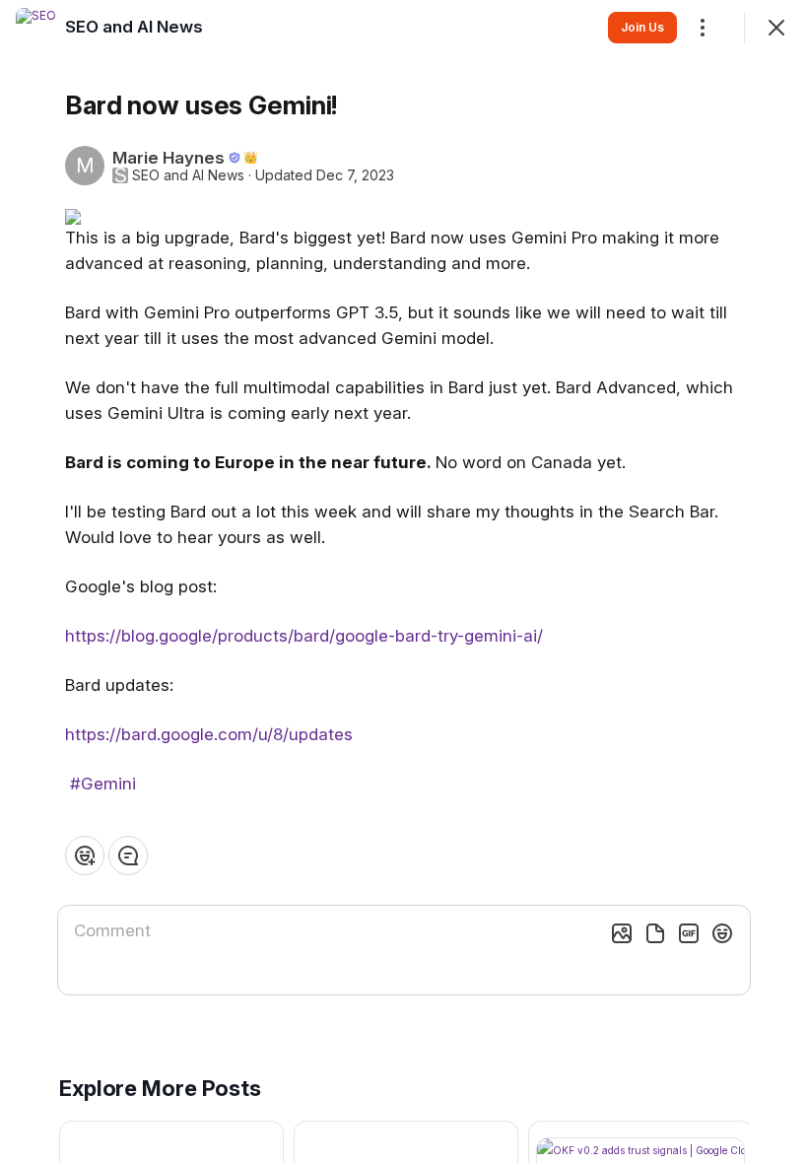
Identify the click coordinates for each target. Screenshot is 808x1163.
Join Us (642, 27)
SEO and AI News (188, 175)
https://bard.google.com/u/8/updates (209, 734)
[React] (84, 855)
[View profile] (35, 27)
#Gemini (103, 783)
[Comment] (128, 855)
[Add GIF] (689, 933)
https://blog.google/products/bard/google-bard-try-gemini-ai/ (304, 636)
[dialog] (404, 581)
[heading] (134, 26)
